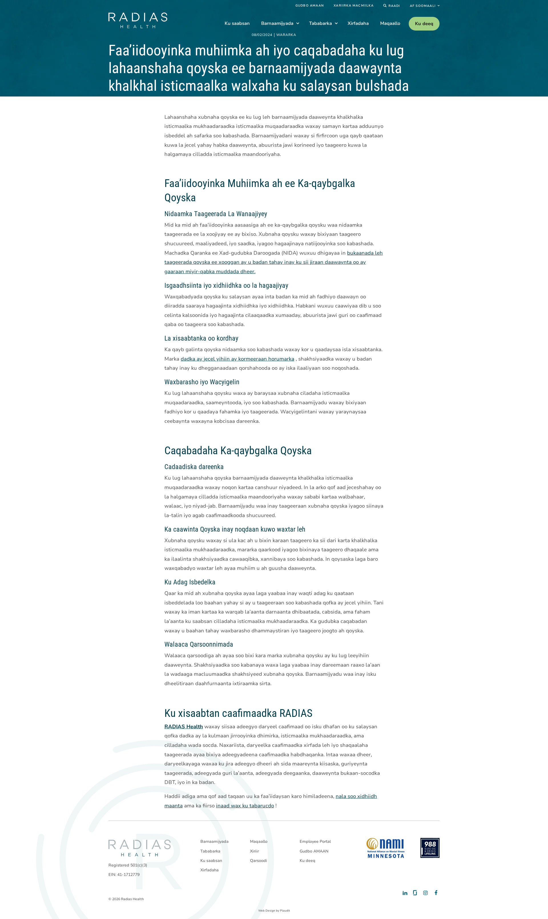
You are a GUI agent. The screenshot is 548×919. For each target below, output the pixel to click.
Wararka (286, 35)
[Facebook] (435, 893)
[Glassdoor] (415, 893)
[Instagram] (425, 893)
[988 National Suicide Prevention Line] (430, 848)
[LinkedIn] (405, 893)
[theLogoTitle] (137, 20)
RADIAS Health (183, 726)
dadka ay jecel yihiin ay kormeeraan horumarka (237, 358)
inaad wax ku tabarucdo (245, 805)
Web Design (266, 911)
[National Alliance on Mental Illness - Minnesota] (385, 848)
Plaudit (285, 911)
